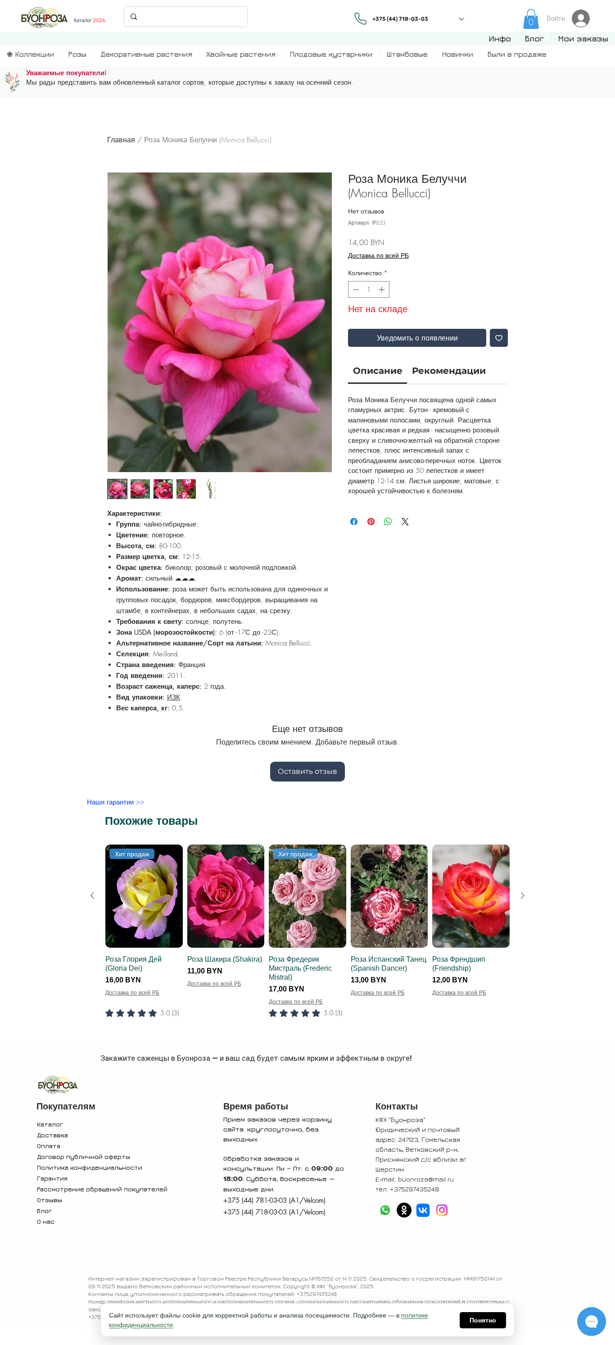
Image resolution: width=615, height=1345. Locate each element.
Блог (44, 1210)
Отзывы (49, 1200)
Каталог (50, 1124)
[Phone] (360, 18)
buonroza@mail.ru (426, 1179)
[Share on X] (405, 521)
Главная (121, 140)
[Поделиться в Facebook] (353, 521)
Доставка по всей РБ (378, 255)
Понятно (483, 1320)
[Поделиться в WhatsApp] (388, 521)
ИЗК (173, 697)
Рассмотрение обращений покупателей (102, 1189)
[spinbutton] (369, 289)
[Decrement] (355, 289)
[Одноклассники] (404, 1210)
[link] (531, 19)
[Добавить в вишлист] (499, 338)
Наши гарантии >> (115, 802)
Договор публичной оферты (83, 1156)
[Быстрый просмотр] (226, 896)
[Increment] (382, 289)
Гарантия (52, 1178)
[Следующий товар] (522, 895)
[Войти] (583, 18)
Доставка (52, 1135)
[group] (307, 943)
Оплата (48, 1146)
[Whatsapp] (385, 1210)
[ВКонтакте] (423, 1210)
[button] (500, 38)
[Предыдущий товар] (92, 895)
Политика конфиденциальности (89, 1167)
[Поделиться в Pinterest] (371, 521)
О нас (45, 1221)
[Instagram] (441, 1210)
